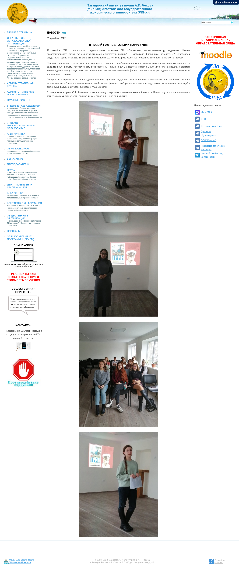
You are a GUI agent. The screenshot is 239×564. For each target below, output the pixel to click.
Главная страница (19, 32)
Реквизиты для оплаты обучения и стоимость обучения (23, 277)
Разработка (220, 561)
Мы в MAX (206, 112)
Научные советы (18, 100)
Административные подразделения (20, 93)
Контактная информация (24, 203)
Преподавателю (18, 164)
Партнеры (13, 230)
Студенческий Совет (212, 126)
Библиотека (15, 193)
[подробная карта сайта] (6, 561)
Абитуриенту (16, 133)
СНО (203, 119)
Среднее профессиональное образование (21, 125)
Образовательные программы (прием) (20, 238)
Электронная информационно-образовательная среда (215, 40)
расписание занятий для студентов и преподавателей (23, 256)
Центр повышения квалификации (19, 186)
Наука (11, 170)
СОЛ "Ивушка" (208, 140)
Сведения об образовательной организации (19, 41)
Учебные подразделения (24, 105)
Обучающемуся (18, 148)
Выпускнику (15, 158)
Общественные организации (17, 217)
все (63, 33)
